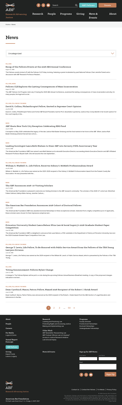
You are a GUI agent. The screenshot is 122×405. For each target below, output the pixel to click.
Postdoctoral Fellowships (88, 324)
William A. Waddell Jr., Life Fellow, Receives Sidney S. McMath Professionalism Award (49, 165)
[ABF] (19, 7)
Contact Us (75, 389)
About (8, 319)
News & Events (49, 352)
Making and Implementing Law (53, 326)
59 (69, 308)
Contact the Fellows (88, 389)
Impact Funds (10, 354)
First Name (82, 355)
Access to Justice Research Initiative (55, 337)
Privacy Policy (111, 389)
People (8, 324)
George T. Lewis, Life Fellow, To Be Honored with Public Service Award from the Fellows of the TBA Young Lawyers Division (60, 248)
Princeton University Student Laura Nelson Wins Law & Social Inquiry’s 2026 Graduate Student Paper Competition (57, 226)
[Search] (76, 5)
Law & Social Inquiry (49, 340)
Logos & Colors (11, 335)
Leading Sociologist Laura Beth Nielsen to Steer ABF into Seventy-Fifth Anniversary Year (51, 146)
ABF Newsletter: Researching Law (54, 333)
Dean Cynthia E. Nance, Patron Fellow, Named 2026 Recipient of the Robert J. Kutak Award (52, 289)
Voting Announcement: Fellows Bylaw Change (29, 269)
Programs (83, 319)
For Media (10, 333)
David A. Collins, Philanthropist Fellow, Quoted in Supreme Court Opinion (43, 106)
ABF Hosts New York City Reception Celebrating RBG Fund (36, 126)
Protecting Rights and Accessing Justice (57, 324)
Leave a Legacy (11, 356)
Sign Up (110, 374)
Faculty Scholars (85, 321)
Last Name (102, 355)
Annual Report (12, 340)
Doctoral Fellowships (86, 326)
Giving (8, 352)
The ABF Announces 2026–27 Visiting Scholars (29, 185)
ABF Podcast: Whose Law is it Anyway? (56, 335)
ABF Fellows (12, 347)
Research (46, 319)
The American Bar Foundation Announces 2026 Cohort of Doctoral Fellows (43, 205)
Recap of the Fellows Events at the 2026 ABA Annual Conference (38, 67)
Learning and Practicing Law (52, 321)
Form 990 (9, 342)
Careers (9, 328)
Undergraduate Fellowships (89, 328)
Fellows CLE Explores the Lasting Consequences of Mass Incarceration (42, 86)
